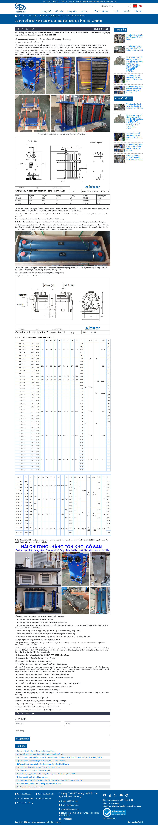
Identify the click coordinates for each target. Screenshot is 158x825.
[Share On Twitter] (22, 29)
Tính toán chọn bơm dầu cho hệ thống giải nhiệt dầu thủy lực (39, 784)
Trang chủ (46, 11)
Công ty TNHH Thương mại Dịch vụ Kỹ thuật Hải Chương (78, 795)
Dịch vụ (84, 11)
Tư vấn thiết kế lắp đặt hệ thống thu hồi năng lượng (35, 751)
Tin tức (127, 11)
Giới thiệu (59, 11)
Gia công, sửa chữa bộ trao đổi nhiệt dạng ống (34, 770)
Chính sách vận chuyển (25, 798)
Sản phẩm (72, 11)
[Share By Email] (27, 29)
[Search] (129, 6)
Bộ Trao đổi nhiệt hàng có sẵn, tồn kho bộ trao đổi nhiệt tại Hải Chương (43, 764)
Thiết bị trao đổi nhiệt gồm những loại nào (32, 777)
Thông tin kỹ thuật (101, 11)
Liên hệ (138, 11)
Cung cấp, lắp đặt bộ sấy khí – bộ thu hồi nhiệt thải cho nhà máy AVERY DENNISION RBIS (50, 780)
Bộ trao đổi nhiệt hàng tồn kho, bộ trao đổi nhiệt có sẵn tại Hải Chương (134, 89)
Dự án (116, 11)
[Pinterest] (126, 795)
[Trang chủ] (16, 16)
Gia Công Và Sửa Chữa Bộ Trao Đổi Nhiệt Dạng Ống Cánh (38, 767)
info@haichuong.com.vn (70, 805)
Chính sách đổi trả (44, 798)
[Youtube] (121, 795)
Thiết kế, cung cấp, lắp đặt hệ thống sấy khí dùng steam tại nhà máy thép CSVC (46, 774)
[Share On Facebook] (17, 29)
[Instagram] (110, 795)
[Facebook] (104, 795)
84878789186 (67, 819)
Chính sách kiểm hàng (25, 803)
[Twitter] (115, 795)
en (140, 6)
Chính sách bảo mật (24, 794)
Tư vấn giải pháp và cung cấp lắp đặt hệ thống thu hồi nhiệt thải (40, 754)
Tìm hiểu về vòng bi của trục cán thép (30, 787)
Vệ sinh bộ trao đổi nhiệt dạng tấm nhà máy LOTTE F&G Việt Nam (41, 761)
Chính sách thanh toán (46, 794)
